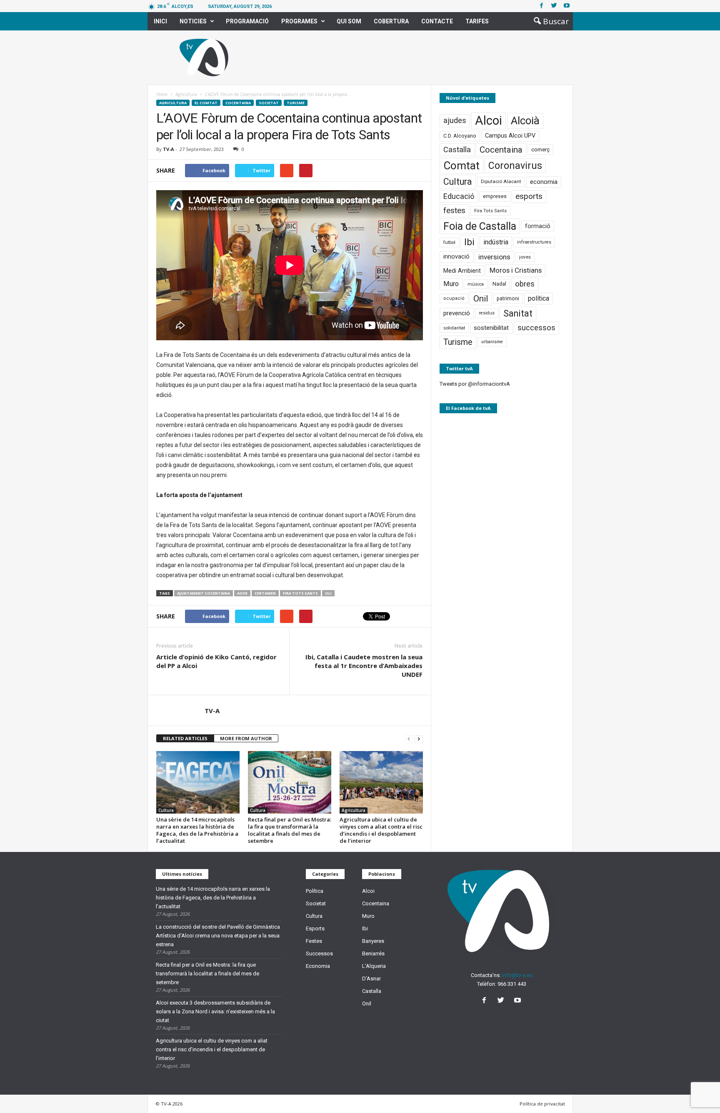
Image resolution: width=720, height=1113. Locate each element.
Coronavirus (515, 165)
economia (544, 182)
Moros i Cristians (516, 270)
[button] (549, 21)
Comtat (461, 165)
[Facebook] (542, 6)
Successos (319, 953)
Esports (315, 928)
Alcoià (525, 120)
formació (537, 226)
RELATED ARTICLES (185, 738)
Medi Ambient (462, 270)
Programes (299, 21)
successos (536, 327)
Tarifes (477, 21)
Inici (160, 21)
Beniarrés (373, 953)
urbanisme (492, 341)
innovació (456, 256)
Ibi (469, 242)
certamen (265, 593)
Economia (318, 966)
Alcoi (488, 120)
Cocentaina (238, 103)
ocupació (454, 298)
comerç (540, 149)
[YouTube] (518, 1001)
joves (525, 257)
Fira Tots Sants (300, 593)
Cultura (166, 810)
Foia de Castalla (479, 226)
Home (162, 94)
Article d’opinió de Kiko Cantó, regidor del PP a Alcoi (216, 661)
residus (487, 313)
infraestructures (534, 242)
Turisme (296, 103)
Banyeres (373, 941)
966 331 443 (512, 984)
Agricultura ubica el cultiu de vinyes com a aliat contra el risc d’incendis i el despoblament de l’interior (381, 830)
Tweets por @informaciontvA (475, 384)
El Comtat (206, 103)
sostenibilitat (491, 328)
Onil (480, 299)
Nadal (499, 284)
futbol (449, 242)
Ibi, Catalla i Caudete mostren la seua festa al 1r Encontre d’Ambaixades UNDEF (363, 665)
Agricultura (173, 103)
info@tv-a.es (517, 975)
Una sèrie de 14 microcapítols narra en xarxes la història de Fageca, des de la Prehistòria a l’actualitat (197, 830)
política (538, 298)
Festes (314, 941)
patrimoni (508, 298)
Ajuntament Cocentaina (203, 593)
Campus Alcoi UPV (510, 135)
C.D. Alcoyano (459, 136)
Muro (451, 284)
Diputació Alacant (501, 181)
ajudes (454, 120)
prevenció (456, 313)
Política (314, 891)
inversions (494, 257)
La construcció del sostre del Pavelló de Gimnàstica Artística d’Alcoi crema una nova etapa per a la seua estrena (218, 935)
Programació (247, 21)
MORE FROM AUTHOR (246, 738)
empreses (495, 196)
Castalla (457, 149)
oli (328, 593)
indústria (495, 242)
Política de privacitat (542, 1103)
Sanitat (517, 313)
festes (454, 210)
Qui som (349, 21)
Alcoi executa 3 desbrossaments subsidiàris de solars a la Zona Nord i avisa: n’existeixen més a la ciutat (215, 1011)
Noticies (193, 21)
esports (528, 196)
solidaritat (454, 328)
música (476, 284)
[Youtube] (567, 6)
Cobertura (391, 21)
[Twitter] (554, 6)
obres (525, 283)
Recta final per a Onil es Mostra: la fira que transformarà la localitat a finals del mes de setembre (289, 830)
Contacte (437, 21)
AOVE (242, 593)
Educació (458, 196)
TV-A (168, 149)
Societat (269, 103)
